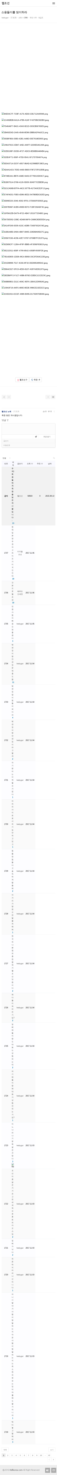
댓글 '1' (5, 420)
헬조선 (20, 496)
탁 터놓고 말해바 (12, 1430)
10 (13, 603)
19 (13, 579)
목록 (5, 1450)
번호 (6, 464)
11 (13, 682)
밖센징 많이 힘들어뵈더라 (12, 700)
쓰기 (52, 1450)
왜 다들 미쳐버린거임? (13, 1006)
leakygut (5, 18)
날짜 (50, 464)
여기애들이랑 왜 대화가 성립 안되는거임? (13, 1094)
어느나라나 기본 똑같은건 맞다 (12, 1141)
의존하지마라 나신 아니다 (12, 1273)
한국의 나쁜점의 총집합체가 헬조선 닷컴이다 (12, 962)
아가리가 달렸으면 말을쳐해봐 (12, 912)
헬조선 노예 (6, 411)
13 (13, 523)
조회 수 (30, 464)
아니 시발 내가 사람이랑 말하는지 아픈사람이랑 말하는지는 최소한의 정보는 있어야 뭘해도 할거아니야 (12, 1354)
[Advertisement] (28, 71)
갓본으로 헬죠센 (12, 591)
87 (49, 1455)
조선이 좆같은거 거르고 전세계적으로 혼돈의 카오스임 (12, 1202)
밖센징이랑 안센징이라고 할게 (12, 738)
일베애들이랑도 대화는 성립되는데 (12, 1044)
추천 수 (40, 464)
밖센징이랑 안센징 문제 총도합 (12, 662)
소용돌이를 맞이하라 (14, 12)
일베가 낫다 (12, 1246)
